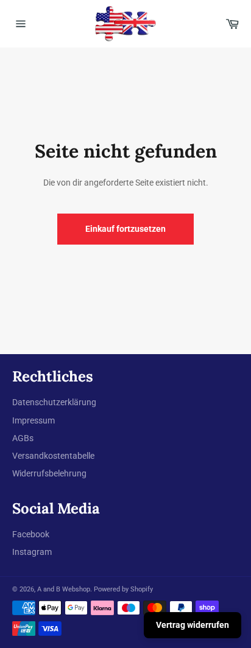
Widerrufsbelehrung (49, 473)
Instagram (32, 552)
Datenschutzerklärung (54, 402)
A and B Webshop (63, 589)
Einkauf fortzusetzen (125, 229)
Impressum (33, 420)
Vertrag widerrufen (192, 625)
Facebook (30, 534)
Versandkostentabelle (53, 456)
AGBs (23, 438)
